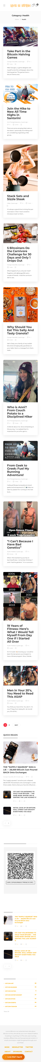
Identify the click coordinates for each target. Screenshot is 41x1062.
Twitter (29, 1047)
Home (17, 19)
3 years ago (14, 203)
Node (7, 1047)
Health (8, 239)
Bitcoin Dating (20, 991)
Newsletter (17, 1047)
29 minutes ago (18, 777)
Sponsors (17, 1052)
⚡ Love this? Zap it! (13, 1056)
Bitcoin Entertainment (12, 42)
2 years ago (21, 61)
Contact (29, 1052)
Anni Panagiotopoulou (13, 122)
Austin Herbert (11, 551)
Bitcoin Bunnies (20, 987)
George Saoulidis (12, 61)
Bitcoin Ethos (20, 999)
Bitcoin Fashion (20, 1006)
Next (16, 725)
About (7, 1052)
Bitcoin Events (10, 99)
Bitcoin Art (20, 983)
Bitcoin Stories (10, 398)
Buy (8, 187)
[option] (20, 778)
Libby (8, 203)
